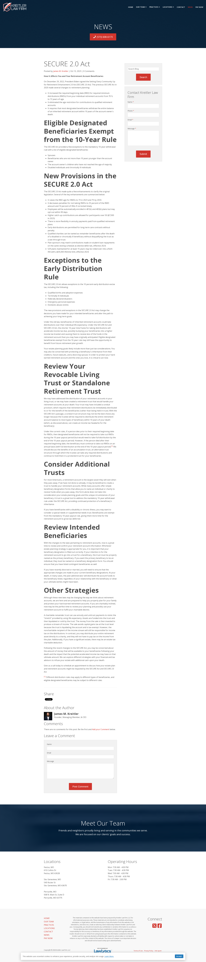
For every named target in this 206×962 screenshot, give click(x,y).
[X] (154, 925)
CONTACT (181, 7)
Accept (179, 956)
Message (50, 761)
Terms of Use (138, 951)
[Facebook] (159, 925)
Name (49, 744)
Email (49, 753)
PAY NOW (199, 7)
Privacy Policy (148, 951)
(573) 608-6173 (105, 36)
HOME (130, 7)
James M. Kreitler (60, 71)
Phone (131, 111)
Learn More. (109, 956)
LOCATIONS (167, 7)
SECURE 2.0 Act (67, 63)
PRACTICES (153, 7)
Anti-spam (158, 951)
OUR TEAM (140, 7)
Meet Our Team (103, 823)
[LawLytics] (103, 950)
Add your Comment (100, 729)
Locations (52, 861)
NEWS (190, 7)
